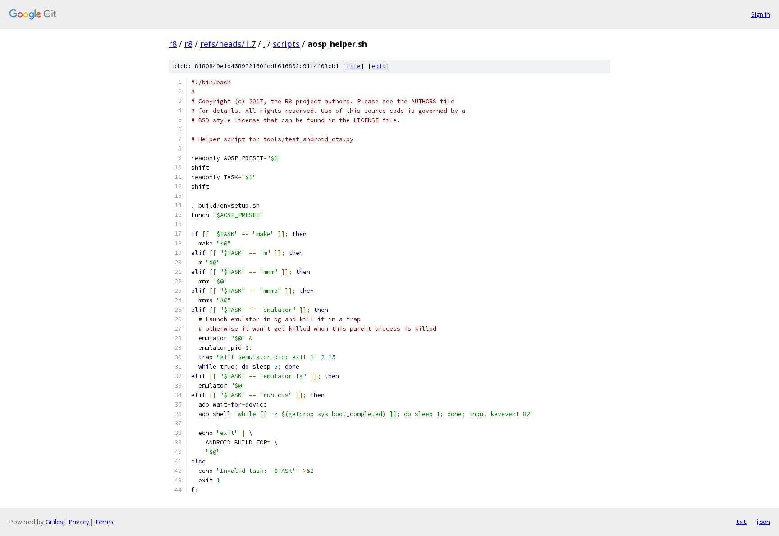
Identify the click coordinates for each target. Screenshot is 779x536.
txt (741, 522)
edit (378, 66)
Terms (104, 522)
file (353, 66)
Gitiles (54, 522)
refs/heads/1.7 (228, 43)
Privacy (79, 522)
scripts (286, 43)
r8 (173, 43)
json (763, 522)
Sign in (760, 14)
